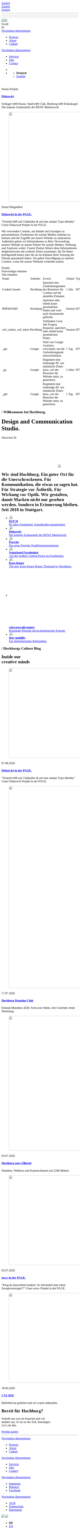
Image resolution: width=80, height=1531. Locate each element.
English (20, 76)
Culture (13, 43)
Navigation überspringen (16, 30)
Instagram (14, 1483)
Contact (13, 63)
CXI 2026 (7, 1395)
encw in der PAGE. (13, 1277)
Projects (13, 37)
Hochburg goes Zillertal (16, 1163)
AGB (12, 1503)
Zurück (5, 3)
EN (11, 1526)
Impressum (15, 1509)
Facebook (14, 1490)
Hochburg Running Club (17, 1000)
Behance (14, 1487)
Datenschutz (16, 1506)
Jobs (11, 59)
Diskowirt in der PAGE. (16, 214)
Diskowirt (7, 96)
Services (14, 56)
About (12, 40)
